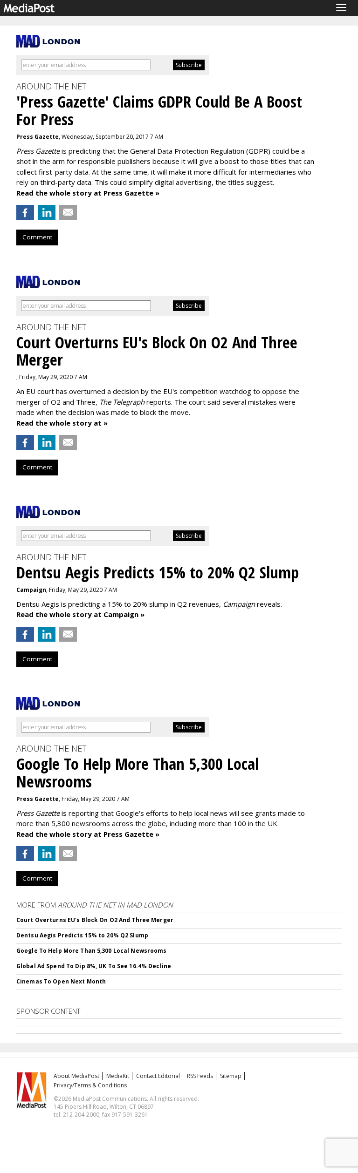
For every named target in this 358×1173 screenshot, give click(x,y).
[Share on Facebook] (25, 212)
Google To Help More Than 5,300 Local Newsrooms (91, 951)
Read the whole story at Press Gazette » (87, 192)
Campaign (31, 590)
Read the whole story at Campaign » (80, 614)
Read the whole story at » (62, 422)
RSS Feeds (200, 1076)
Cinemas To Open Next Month (61, 981)
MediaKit (117, 1076)
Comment (37, 237)
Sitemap (230, 1076)
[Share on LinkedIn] (46, 212)
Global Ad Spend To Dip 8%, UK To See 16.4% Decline (93, 966)
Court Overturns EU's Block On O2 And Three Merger (94, 920)
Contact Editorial (158, 1076)
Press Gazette (37, 137)
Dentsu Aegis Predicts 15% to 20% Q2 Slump (82, 935)
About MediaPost (76, 1076)
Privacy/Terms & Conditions (90, 1085)
